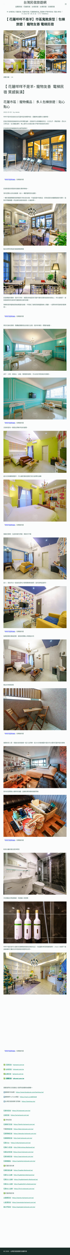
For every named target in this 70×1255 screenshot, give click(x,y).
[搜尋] (4, 4)
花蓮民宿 (18, 12)
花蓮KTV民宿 (7, 1147)
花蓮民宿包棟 (7, 1170)
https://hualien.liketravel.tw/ (23, 1170)
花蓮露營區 (7, 1161)
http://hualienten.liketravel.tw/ (24, 1175)
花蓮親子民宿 (7, 1124)
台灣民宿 (12, 12)
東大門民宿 (7, 1207)
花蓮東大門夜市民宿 (46, 12)
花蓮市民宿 (25, 12)
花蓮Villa (6, 1143)
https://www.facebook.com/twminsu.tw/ (30, 1092)
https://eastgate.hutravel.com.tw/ (23, 1207)
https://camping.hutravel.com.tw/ (23, 1161)
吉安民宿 (6, 1115)
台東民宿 (8, 1074)
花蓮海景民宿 (7, 1156)
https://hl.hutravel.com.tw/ (21, 1110)
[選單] (66, 4)
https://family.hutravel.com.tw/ (24, 1124)
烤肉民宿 (9, 1129)
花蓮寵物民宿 (34, 12)
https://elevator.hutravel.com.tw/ (25, 1133)
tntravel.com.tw (18, 1069)
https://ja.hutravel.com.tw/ (20, 1115)
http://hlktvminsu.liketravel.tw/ (24, 1147)
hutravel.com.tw (18, 1065)
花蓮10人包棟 (7, 1175)
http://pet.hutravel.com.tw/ (23, 1138)
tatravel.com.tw (18, 1074)
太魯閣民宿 (7, 1198)
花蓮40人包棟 (8, 1189)
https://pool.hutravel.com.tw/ (23, 1152)
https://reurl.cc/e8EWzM (28, 1097)
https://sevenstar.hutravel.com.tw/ (24, 1202)
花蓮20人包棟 (8, 1179)
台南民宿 (9, 1069)
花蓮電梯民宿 (7, 1133)
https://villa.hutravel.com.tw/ (21, 1143)
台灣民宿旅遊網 (35, 2)
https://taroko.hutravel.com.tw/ (23, 1198)
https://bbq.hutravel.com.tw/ (23, 1129)
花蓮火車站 (57, 12)
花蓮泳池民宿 (7, 1152)
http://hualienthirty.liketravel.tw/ (25, 1184)
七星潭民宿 (7, 1202)
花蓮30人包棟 (8, 1184)
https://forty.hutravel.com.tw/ (24, 1189)
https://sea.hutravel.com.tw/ (23, 1156)
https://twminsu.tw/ (28, 1101)
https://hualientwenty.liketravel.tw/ (26, 1179)
